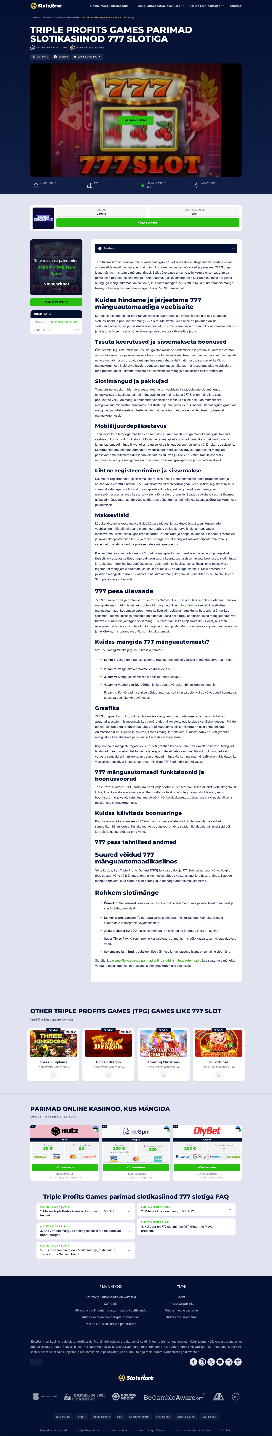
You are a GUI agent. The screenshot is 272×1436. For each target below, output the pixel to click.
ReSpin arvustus (136, 1173)
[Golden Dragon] (108, 1054)
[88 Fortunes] (219, 1054)
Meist (181, 1297)
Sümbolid (111, 1304)
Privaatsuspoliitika (181, 1304)
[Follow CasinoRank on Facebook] (193, 1362)
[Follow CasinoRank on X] (211, 1362)
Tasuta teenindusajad (205, 6)
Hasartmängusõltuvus (151, 1430)
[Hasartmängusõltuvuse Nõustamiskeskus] (84, 1396)
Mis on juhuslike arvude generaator (111, 1324)
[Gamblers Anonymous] (219, 1396)
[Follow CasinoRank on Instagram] (202, 1362)
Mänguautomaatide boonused (158, 6)
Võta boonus (148, 222)
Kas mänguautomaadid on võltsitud (111, 1297)
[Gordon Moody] (124, 1396)
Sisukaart (227, 1430)
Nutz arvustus (64, 1173)
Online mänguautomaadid (109, 6)
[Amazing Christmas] (163, 1054)
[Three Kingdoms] (53, 1054)
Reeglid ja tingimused (53, 1430)
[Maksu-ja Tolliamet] (45, 1396)
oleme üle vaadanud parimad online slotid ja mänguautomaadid (156, 960)
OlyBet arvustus (207, 1173)
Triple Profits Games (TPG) (63, 321)
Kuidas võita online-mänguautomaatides (110, 1317)
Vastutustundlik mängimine (193, 1430)
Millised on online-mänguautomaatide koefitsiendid (110, 1310)
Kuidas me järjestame (181, 1317)
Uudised (236, 6)
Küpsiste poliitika (88, 1430)
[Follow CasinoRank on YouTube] (220, 1362)
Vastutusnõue (118, 1430)
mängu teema (187, 605)
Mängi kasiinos (136, 120)
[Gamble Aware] (174, 1396)
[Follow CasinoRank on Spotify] (229, 1362)
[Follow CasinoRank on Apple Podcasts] (238, 1362)
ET (34, 1362)
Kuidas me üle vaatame (181, 1310)
